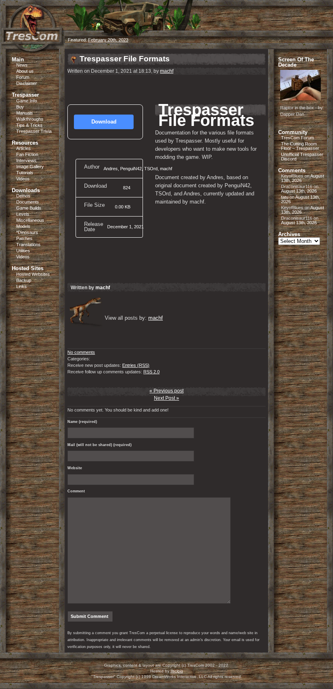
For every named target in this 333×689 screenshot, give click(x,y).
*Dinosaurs (27, 232)
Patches (24, 238)
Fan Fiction (27, 154)
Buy (20, 106)
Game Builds (28, 208)
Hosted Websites (33, 274)
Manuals (24, 112)
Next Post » (166, 398)
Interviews (26, 160)
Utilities (23, 250)
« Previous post (166, 391)
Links (21, 286)
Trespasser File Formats (125, 58)
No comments (81, 352)
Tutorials (24, 172)
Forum (22, 77)
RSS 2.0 (151, 371)
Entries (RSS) (135, 365)
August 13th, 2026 (299, 190)
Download (104, 122)
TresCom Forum (297, 137)
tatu (284, 197)
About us (25, 71)
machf (166, 71)
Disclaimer (26, 83)
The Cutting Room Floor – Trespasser (300, 146)
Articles (23, 148)
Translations (28, 244)
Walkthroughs (29, 119)
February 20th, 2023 (108, 39)
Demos (23, 195)
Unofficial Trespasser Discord (302, 156)
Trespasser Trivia (34, 131)
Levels (22, 214)
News (22, 65)
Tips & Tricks (29, 125)
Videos (23, 178)
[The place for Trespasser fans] (32, 47)
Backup (23, 280)
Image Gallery (30, 166)
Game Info (26, 100)
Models (23, 226)
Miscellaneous (30, 220)
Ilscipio (177, 671)
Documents (27, 201)
